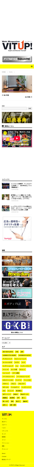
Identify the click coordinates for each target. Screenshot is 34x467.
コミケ (23, 362)
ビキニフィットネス (8, 380)
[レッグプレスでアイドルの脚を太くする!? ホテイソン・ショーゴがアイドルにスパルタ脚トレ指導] (5, 208)
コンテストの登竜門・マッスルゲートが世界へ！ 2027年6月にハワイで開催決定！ (21, 185)
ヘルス (4, 428)
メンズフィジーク (26, 387)
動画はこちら (9, 126)
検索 (3, 106)
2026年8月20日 (14, 200)
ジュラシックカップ (26, 366)
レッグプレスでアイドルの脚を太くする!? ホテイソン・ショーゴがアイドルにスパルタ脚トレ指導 (21, 208)
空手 (18, 398)
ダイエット (22, 369)
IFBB (17, 352)
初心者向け (19, 391)
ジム (17, 366)
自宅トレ (5, 405)
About (3, 453)
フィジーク (18, 380)
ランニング (10, 391)
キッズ (4, 434)
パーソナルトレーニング (23, 376)
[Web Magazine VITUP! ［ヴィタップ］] (17, 48)
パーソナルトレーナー (8, 376)
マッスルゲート (15, 387)
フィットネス (27, 380)
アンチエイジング (7, 359)
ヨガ (4, 391)
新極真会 (5, 398)
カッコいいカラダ (7, 362)
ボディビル (5, 387)
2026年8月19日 (14, 212)
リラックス (5, 431)
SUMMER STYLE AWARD (9, 355)
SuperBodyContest (25, 355)
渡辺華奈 (12, 398)
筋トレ (24, 398)
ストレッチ (5, 369)
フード (4, 440)
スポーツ (4, 425)
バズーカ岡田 (15, 373)
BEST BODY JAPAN (8, 352)
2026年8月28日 (14, 189)
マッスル (4, 419)
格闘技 (4, 437)
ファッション (5, 443)
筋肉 (12, 401)
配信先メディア (6, 459)
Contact (4, 456)
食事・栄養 (13, 405)
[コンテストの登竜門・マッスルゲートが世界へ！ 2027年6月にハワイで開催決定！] (5, 186)
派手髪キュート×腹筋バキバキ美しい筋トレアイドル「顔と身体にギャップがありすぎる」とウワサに (21, 196)
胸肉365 (25, 401)
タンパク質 (14, 369)
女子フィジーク (7, 394)
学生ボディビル (25, 394)
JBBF (22, 352)
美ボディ (18, 401)
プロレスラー (21, 383)
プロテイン (5, 383)
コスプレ (17, 362)
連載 (3, 250)
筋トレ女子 (5, 401)
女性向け (15, 394)
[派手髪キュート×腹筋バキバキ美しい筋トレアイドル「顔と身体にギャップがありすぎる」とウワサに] (5, 197)
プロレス (13, 383)
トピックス (5, 179)
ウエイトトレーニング (20, 359)
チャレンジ (5, 449)
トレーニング (6, 373)
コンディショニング (8, 366)
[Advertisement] (17, 19)
